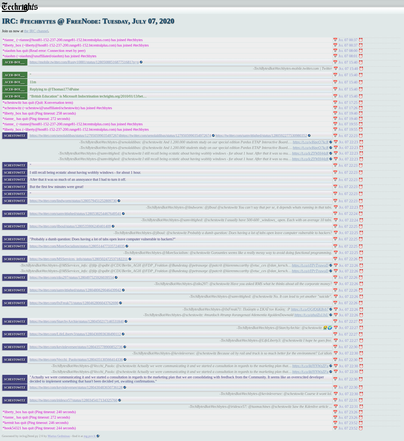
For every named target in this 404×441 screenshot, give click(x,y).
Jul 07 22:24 (348, 214)
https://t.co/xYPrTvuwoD (310, 265)
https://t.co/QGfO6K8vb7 (309, 309)
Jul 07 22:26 (348, 259)
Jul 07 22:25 (348, 226)
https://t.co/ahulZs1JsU (311, 315)
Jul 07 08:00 (348, 51)
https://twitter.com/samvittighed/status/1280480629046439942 (75, 290)
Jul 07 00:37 (348, 40)
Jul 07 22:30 (348, 347)
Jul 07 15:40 (348, 62)
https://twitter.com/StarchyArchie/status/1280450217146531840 (77, 321)
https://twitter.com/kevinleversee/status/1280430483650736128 (76, 387)
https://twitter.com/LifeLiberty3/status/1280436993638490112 (75, 334)
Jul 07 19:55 (348, 124)
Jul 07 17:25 (348, 103)
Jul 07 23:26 (348, 412)
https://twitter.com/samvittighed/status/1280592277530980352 (261, 135)
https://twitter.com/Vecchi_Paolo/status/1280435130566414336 (76, 359)
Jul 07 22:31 (348, 400)
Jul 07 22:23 (348, 136)
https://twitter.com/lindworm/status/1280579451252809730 (73, 201)
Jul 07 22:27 (348, 321)
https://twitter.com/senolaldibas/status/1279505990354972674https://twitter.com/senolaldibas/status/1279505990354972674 (120, 135)
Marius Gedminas (59, 436)
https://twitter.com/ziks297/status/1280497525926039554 (72, 277)
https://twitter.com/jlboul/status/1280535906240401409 (70, 226)
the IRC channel (36, 31)
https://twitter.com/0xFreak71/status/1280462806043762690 (74, 303)
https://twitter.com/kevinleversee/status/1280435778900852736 (76, 347)
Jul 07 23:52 (348, 423)
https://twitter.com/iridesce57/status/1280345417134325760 (73, 400)
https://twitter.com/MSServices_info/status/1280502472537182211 (79, 259)
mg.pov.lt (90, 436)
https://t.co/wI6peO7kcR (310, 142)
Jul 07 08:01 (348, 56)
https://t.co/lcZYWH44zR (310, 153)
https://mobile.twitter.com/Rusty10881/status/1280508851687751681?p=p (84, 62)
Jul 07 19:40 (348, 113)
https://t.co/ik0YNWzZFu (310, 366)
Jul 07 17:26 (348, 108)
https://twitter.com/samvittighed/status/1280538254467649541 (75, 214)
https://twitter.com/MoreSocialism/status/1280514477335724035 (77, 246)
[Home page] (20, 11)
